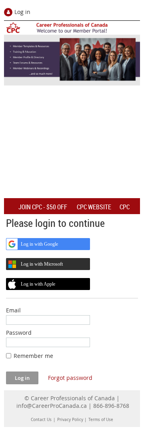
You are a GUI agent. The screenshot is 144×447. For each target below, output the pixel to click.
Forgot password (70, 377)
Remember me (33, 356)
